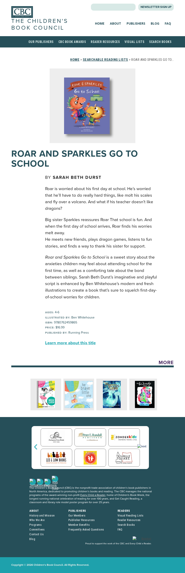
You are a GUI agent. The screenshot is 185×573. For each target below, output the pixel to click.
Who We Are (36, 520)
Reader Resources (105, 42)
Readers (124, 510)
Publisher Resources (81, 520)
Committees (36, 529)
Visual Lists (134, 42)
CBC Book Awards (72, 42)
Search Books (160, 42)
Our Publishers (41, 42)
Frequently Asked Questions (86, 529)
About (115, 23)
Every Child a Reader (92, 495)
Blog (155, 23)
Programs (35, 524)
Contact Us (36, 534)
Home (99, 23)
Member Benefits (79, 524)
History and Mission (42, 515)
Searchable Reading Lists (105, 60)
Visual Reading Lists (130, 515)
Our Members (77, 515)
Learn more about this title (70, 342)
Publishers (136, 23)
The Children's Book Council (39, 24)
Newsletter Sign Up (156, 7)
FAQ (168, 23)
